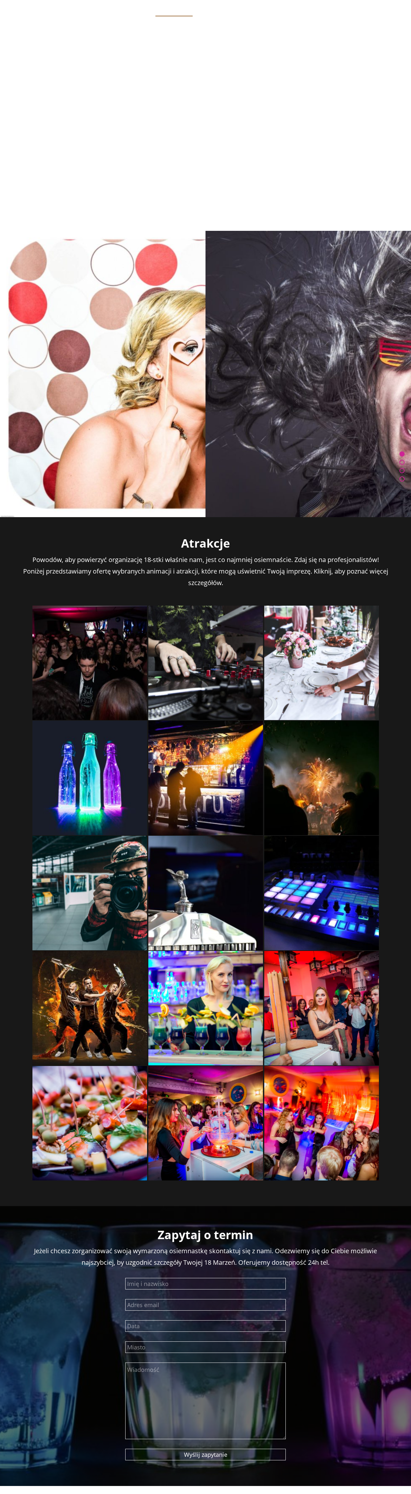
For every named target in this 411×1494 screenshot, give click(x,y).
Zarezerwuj (205, 141)
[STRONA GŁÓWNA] (402, 454)
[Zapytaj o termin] (402, 479)
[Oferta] (402, 462)
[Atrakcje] (402, 470)
